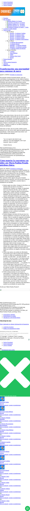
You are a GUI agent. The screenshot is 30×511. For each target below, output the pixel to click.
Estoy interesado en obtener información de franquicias (14, 324)
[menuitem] (16, 18)
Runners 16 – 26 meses (18, 25)
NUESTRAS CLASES (9, 316)
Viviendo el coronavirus (16, 74)
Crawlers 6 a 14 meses (19, 22)
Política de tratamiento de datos (11, 328)
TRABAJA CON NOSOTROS (11, 317)
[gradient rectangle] (12, 15)
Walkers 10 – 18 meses (18, 24)
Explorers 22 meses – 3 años (20, 27)
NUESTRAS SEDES (9, 314)
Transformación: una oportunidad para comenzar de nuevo (14, 70)
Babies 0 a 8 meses (17, 21)
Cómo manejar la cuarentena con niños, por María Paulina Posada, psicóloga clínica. (14, 162)
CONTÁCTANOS (8, 327)
